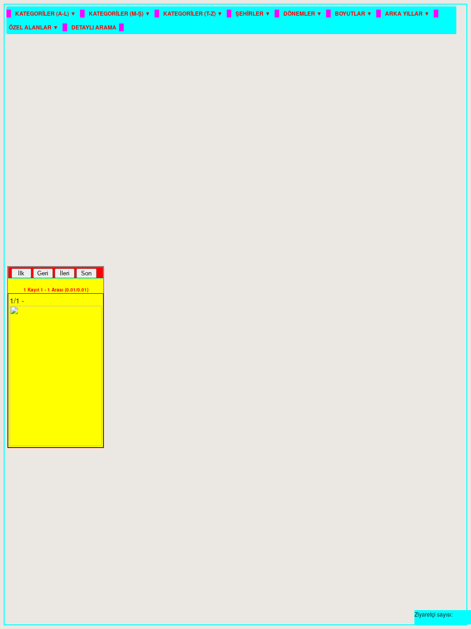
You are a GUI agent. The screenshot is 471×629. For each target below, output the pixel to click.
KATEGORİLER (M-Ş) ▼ (120, 13)
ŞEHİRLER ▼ (254, 13)
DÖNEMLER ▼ (303, 13)
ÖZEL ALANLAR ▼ (34, 27)
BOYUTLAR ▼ (354, 13)
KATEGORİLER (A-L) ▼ (46, 13)
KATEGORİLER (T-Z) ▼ (193, 13)
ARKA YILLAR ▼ (408, 13)
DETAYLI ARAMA (93, 27)
